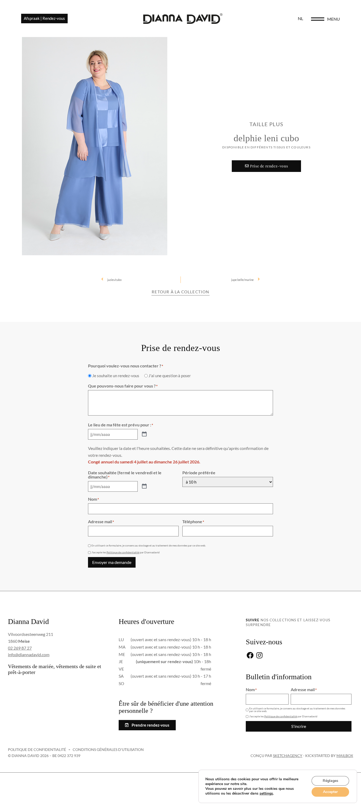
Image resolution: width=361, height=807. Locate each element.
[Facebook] (250, 655)
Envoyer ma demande (111, 562)
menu (333, 18)
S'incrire (298, 726)
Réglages (330, 780)
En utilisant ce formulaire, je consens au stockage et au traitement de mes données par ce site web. (148, 545)
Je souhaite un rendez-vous (115, 376)
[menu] (317, 19)
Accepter (330, 791)
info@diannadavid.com (28, 654)
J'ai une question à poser (170, 376)
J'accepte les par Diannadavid (125, 552)
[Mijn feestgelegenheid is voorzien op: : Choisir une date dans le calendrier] (144, 434)
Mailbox (344, 755)
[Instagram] (259, 655)
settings (266, 793)
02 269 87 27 (20, 647)
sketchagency (287, 755)
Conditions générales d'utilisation (108, 749)
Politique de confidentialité (123, 552)
